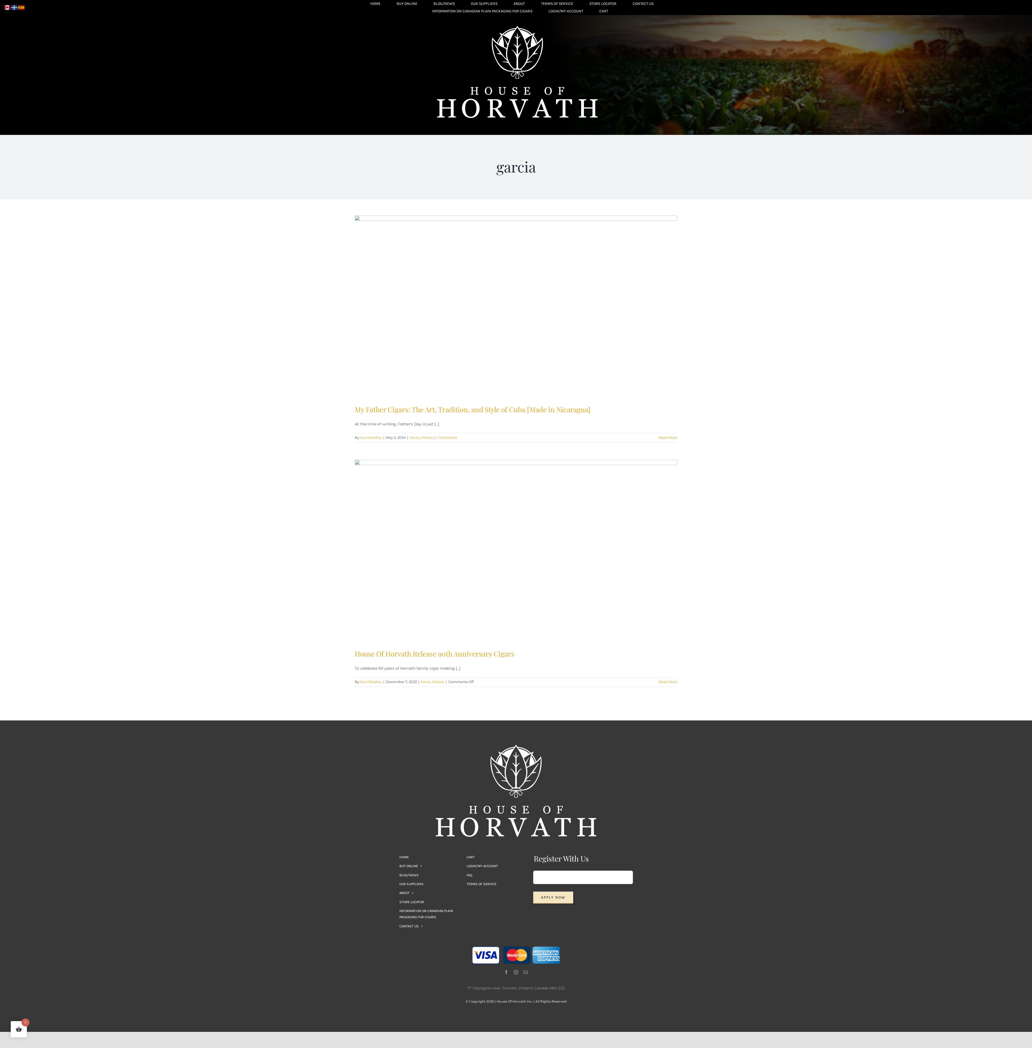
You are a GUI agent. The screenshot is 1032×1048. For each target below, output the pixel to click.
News (414, 437)
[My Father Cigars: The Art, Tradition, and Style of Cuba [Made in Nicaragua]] (516, 306)
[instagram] (516, 972)
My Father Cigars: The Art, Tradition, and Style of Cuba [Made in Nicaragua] (472, 409)
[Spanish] (21, 7)
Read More (667, 437)
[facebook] (506, 972)
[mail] (526, 972)
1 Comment (447, 437)
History (427, 437)
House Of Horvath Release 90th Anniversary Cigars (434, 653)
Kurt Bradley (371, 437)
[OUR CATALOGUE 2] (517, 27)
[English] (7, 7)
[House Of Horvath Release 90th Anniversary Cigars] (516, 550)
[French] (14, 7)
